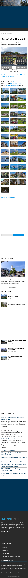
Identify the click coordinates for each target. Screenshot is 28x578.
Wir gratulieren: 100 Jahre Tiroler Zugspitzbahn (16, 349)
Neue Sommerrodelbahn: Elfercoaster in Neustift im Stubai (16, 303)
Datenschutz (5, 538)
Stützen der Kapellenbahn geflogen (10, 438)
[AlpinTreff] (14, 5)
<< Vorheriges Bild (6, 67)
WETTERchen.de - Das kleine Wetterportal (11, 556)
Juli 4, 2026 (11, 343)
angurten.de (5, 550)
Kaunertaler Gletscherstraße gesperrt (15, 357)
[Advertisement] (14, 17)
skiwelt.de (5, 547)
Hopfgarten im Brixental (19, 81)
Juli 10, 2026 (11, 305)
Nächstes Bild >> (21, 67)
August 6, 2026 (12, 298)
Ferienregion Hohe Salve (12, 85)
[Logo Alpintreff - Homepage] (10, 521)
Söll (5, 83)
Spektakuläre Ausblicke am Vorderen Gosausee (15, 295)
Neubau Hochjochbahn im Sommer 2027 (12, 429)
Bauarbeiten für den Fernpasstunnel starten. (17, 341)
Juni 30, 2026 (11, 359)
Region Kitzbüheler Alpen (16, 83)
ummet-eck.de (6, 553)
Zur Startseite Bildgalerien (8, 197)
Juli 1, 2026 (11, 351)
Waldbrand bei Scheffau (8, 450)
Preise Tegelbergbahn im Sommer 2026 (12, 461)
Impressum (5, 535)
